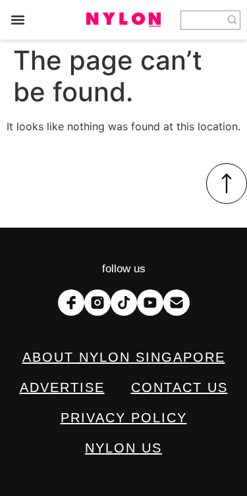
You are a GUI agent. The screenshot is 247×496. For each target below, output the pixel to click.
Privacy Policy (124, 417)
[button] (17, 20)
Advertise (62, 387)
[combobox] (202, 20)
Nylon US (123, 448)
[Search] (232, 20)
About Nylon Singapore (123, 357)
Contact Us (179, 387)
